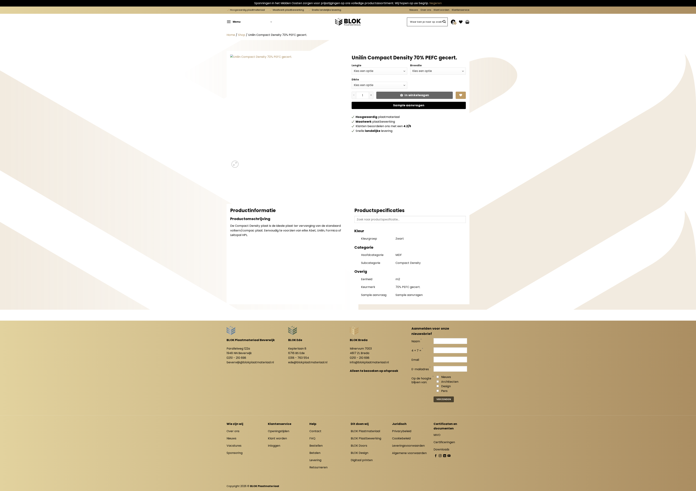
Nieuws (413, 9)
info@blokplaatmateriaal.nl (369, 362)
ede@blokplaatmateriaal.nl (307, 362)
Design (446, 386)
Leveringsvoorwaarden (408, 446)
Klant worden (441, 9)
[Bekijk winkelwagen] (467, 22)
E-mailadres (420, 369)
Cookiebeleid (401, 438)
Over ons (425, 9)
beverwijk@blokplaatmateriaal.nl (250, 362)
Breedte (416, 65)
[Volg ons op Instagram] (440, 455)
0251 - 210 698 (236, 358)
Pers (444, 391)
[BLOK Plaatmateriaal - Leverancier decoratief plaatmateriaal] (348, 21)
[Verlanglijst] (461, 22)
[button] (249, 21)
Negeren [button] (435, 3)
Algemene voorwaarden (409, 453)
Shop (241, 35)
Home (231, 35)
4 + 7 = (416, 351)
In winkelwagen (417, 95)
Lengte (356, 65)
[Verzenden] (444, 22)
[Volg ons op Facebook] (435, 455)
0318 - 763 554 (298, 358)
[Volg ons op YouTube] (449, 455)
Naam (415, 341)
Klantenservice (460, 9)
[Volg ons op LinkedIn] (444, 455)
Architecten (449, 382)
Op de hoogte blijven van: (421, 380)
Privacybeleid (401, 431)
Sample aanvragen (408, 105)
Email (415, 360)
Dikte (355, 79)
